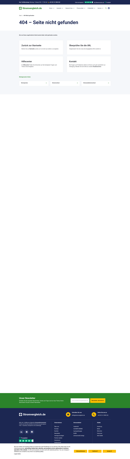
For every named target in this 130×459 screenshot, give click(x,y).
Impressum (57, 440)
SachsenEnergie (77, 431)
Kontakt (56, 428)
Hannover (99, 433)
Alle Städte (100, 435)
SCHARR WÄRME (78, 428)
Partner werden (58, 438)
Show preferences (80, 451)
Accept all (109, 451)
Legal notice (17, 454)
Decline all (95, 451)
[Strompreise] (34, 83)
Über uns (56, 426)
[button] (53, 8)
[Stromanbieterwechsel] (96, 83)
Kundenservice (97, 66)
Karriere (56, 431)
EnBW (75, 433)
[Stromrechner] (65, 83)
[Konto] (108, 8)
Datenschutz (57, 442)
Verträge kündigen (59, 435)
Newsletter (57, 433)
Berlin (98, 428)
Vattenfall (76, 426)
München (99, 431)
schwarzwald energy (78, 435)
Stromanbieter (77, 422)
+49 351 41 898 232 (103, 415)
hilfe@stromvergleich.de (78, 415)
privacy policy (39, 451)
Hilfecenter (26, 65)
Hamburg (99, 426)
